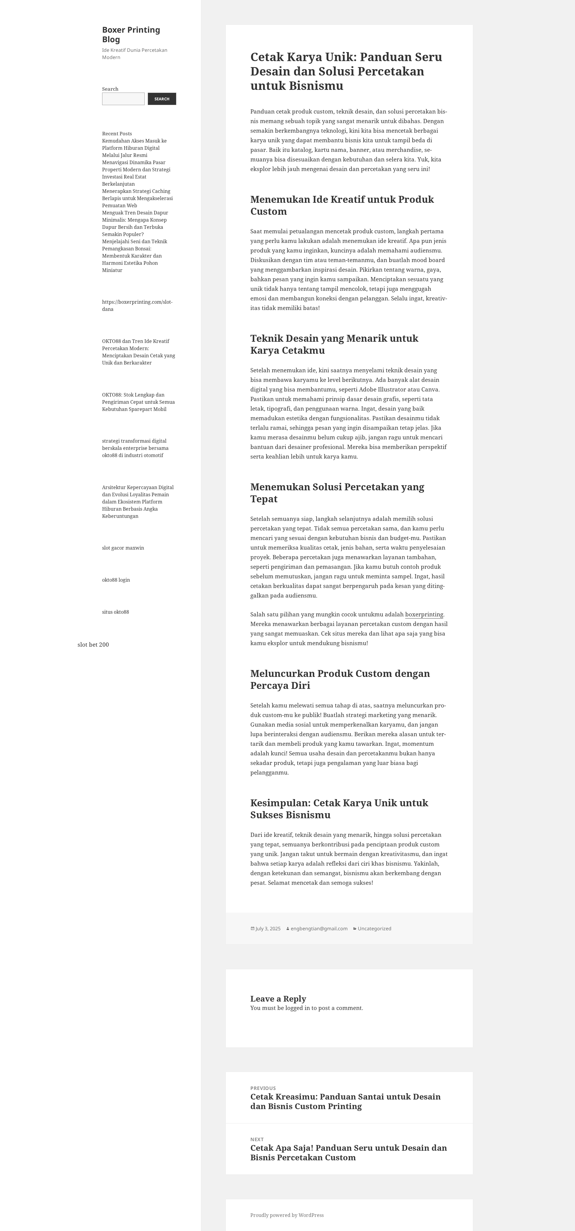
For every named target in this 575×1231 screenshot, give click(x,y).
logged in (297, 1008)
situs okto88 (115, 612)
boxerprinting (424, 614)
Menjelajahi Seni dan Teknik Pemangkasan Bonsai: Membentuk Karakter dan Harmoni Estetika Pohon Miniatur (134, 255)
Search (110, 89)
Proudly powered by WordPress (287, 1215)
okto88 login (116, 580)
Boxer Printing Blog (131, 34)
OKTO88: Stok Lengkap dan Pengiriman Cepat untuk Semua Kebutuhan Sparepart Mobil (138, 401)
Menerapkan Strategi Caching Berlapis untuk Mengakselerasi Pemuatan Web (137, 198)
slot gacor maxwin (123, 548)
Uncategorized (374, 928)
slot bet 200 (93, 644)
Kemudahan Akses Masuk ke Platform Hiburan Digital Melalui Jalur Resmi (134, 147)
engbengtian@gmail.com (319, 928)
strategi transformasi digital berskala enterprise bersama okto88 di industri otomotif (135, 448)
